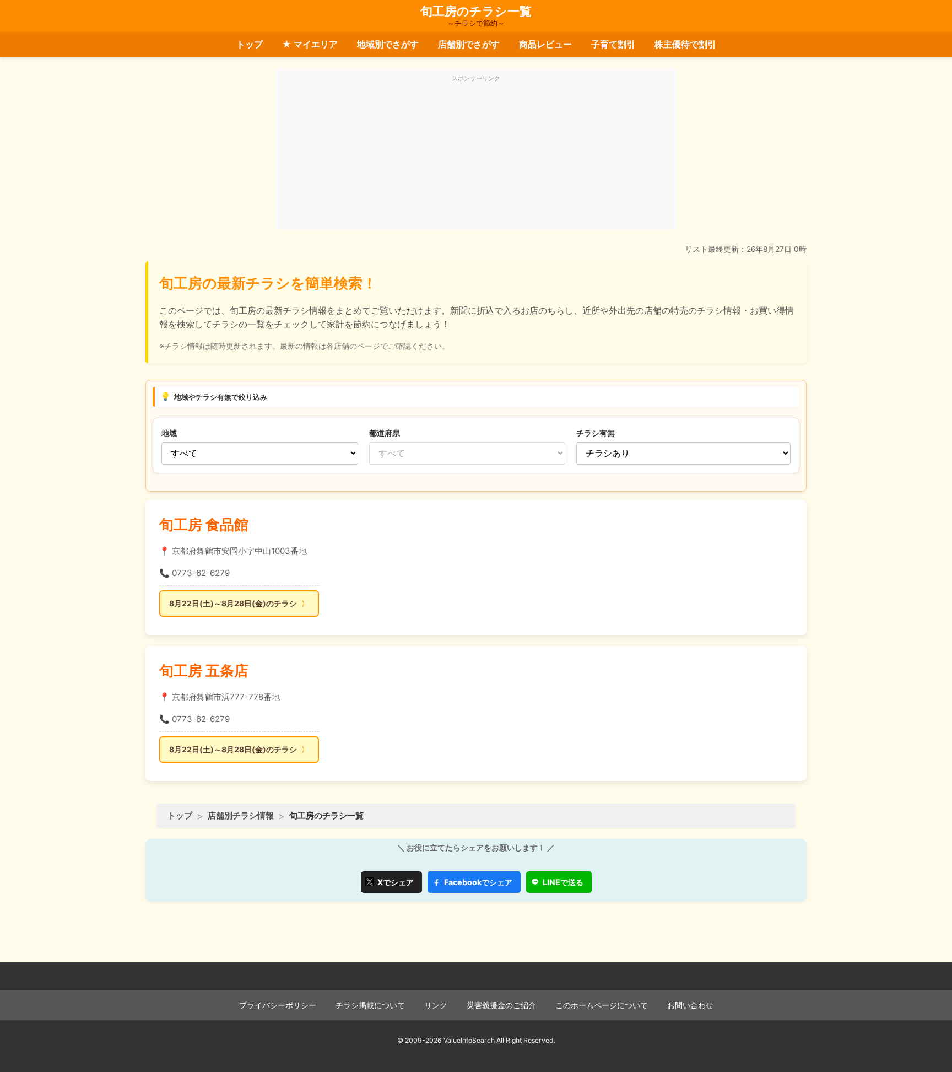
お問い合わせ (690, 1005)
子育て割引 (613, 44)
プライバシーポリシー (277, 1005)
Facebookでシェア (478, 882)
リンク (435, 1005)
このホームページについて (601, 1005)
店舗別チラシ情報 (241, 815)
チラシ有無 (595, 433)
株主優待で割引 (685, 44)
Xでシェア (395, 882)
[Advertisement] (476, 155)
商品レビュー (545, 44)
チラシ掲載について (370, 1005)
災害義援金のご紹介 (501, 1005)
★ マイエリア (310, 44)
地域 (169, 433)
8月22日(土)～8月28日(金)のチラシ (233, 603)
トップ (249, 44)
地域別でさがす (388, 44)
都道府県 (384, 433)
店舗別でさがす (469, 44)
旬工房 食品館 (203, 524)
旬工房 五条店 (203, 670)
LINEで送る (563, 882)
